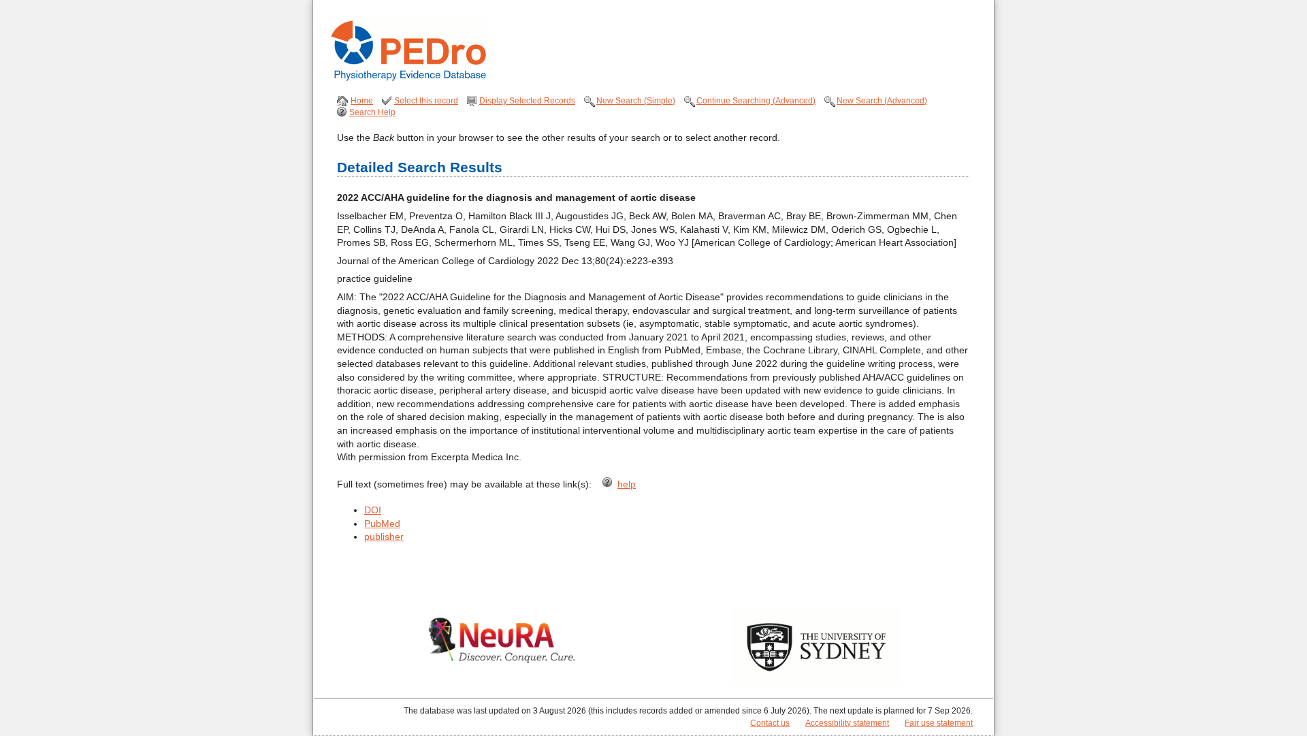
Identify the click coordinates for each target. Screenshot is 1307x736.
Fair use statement (939, 723)
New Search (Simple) (635, 101)
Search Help (372, 112)
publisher (384, 536)
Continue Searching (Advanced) (756, 101)
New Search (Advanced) (882, 101)
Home (362, 101)
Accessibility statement (847, 723)
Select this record (426, 101)
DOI (372, 510)
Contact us (770, 723)
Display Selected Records (527, 101)
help (626, 484)
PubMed (382, 523)
